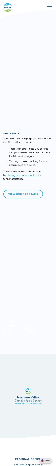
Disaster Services (20, 333)
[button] (45, 460)
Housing (4, 321)
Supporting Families (8, 327)
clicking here (14, 175)
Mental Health (6, 333)
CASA (12, 321)
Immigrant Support (36, 333)
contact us (31, 175)
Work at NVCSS (7, 339)
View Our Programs (23, 194)
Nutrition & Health (27, 327)
